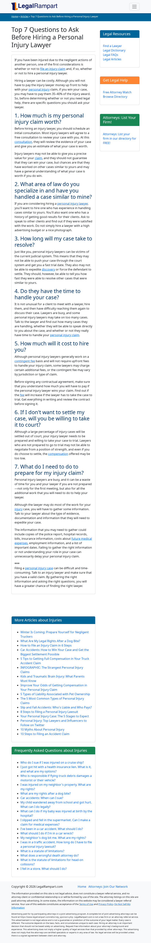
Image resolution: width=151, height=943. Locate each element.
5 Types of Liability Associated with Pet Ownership (55, 694)
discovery (48, 269)
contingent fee (25, 361)
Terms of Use (86, 904)
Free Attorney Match (117, 92)
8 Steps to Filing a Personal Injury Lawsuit (49, 712)
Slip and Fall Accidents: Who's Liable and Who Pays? (56, 707)
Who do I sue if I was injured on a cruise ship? (52, 762)
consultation (23, 142)
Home (14, 16)
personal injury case (39, 568)
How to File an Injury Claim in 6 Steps (46, 645)
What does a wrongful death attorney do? (49, 855)
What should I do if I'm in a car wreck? (46, 833)
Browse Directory (115, 97)
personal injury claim (64, 335)
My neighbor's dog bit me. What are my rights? (53, 838)
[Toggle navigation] (134, 6)
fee (22, 395)
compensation (58, 454)
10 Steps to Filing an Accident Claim (44, 734)
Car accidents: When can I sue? (41, 798)
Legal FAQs (110, 55)
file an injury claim (52, 69)
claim (38, 158)
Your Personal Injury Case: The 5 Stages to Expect (54, 716)
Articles (24, 16)
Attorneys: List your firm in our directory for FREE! (119, 138)
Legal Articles (112, 59)
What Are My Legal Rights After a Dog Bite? (50, 641)
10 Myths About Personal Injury (42, 729)
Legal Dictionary (114, 50)
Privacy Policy (106, 904)
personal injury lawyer (72, 204)
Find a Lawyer (112, 46)
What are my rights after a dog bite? (45, 793)
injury (18, 509)
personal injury (39, 89)
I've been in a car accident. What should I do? (51, 829)
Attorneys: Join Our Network (108, 887)
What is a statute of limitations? (42, 851)
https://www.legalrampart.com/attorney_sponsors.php (46, 917)
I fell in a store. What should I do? (43, 869)
